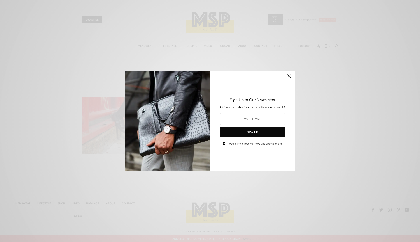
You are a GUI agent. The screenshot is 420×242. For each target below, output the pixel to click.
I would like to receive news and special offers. (255, 143)
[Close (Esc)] (288, 77)
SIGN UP (252, 132)
